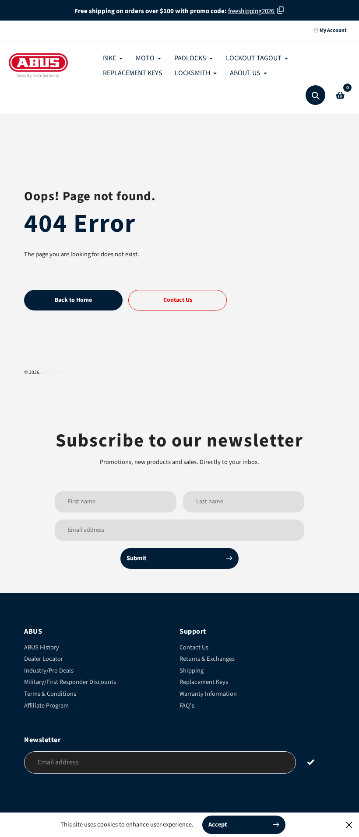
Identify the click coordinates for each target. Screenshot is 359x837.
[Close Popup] (349, 824)
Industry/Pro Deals (49, 670)
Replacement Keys (204, 682)
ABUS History (41, 647)
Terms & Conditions (50, 693)
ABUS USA (52, 372)
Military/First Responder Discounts (70, 682)
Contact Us (194, 647)
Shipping (192, 670)
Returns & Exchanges (207, 658)
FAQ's (187, 705)
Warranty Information (208, 693)
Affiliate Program (46, 705)
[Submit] (311, 762)
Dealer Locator (43, 658)
